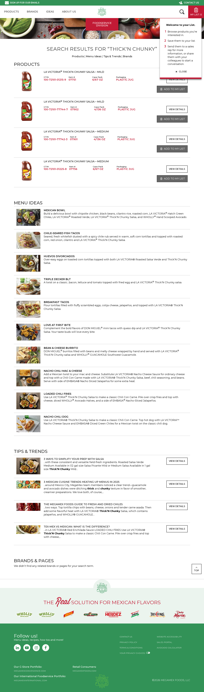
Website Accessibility (169, 637)
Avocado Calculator (169, 648)
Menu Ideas (93, 56)
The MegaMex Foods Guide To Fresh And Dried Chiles (83, 504)
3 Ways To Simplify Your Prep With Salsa (74, 459)
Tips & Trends (112, 56)
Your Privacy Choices (132, 653)
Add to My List (174, 89)
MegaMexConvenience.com (30, 671)
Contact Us (191, 2)
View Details (177, 79)
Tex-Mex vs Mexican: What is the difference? (77, 526)
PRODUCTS (11, 11)
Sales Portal (164, 642)
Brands (32, 11)
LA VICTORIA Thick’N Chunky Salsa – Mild (74, 71)
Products (78, 56)
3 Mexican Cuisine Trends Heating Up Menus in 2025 (81, 481)
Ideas (50, 11)
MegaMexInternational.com (30, 680)
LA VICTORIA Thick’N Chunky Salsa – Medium (76, 131)
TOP (196, 570)
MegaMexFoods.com (84, 671)
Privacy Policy (128, 642)
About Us (69, 11)
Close (182, 71)
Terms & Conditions (131, 648)
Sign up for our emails (24, 2)
